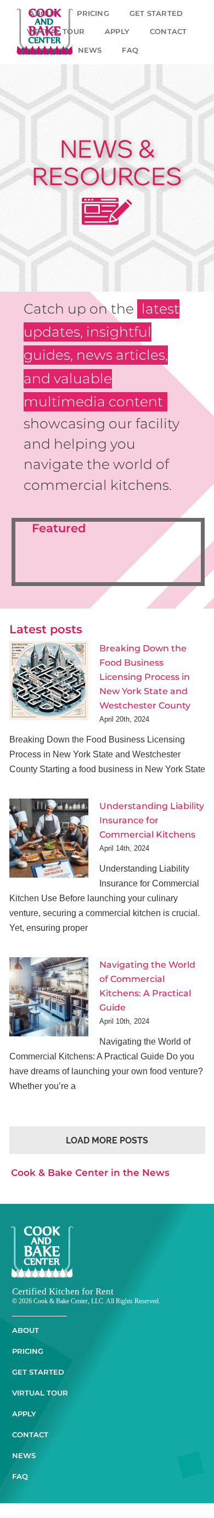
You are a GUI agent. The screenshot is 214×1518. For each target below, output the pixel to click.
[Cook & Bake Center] (42, 1245)
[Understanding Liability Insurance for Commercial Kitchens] (48, 852)
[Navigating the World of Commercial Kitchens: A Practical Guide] (48, 1011)
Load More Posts (107, 1155)
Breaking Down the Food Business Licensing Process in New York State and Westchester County (144, 677)
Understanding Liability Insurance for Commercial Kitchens (151, 835)
